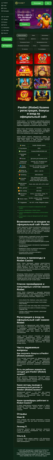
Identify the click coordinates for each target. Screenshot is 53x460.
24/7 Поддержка (7, 45)
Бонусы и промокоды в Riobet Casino (29, 210)
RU (48, 3)
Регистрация (37, 3)
